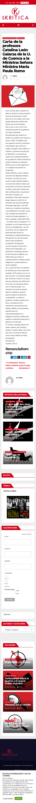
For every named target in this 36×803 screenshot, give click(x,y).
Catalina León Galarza (9, 38)
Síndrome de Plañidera (12, 456)
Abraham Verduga (11, 659)
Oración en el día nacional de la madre (17, 724)
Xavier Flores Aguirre (20, 429)
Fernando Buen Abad (19, 452)
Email (6, 536)
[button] (33, 25)
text (17, 593)
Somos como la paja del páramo (24, 365)
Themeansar (18, 770)
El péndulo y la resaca (17, 662)
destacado (21, 38)
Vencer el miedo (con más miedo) (17, 433)
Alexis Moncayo (10, 401)
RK (20, 666)
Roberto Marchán (11, 675)
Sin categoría (10, 702)
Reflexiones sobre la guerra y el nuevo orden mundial (17, 681)
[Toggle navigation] (18, 25)
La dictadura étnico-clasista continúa (12, 365)
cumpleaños (8, 573)
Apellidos (7, 561)
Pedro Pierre (9, 720)
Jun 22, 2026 (11, 666)
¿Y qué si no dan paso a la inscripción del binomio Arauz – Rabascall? (17, 408)
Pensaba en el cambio (18, 704)
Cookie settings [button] (8, 798)
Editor (15, 76)
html (17, 590)
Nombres (7, 549)
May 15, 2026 (11, 729)
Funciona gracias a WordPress (12, 765)
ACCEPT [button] (18, 798)
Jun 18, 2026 (11, 708)
